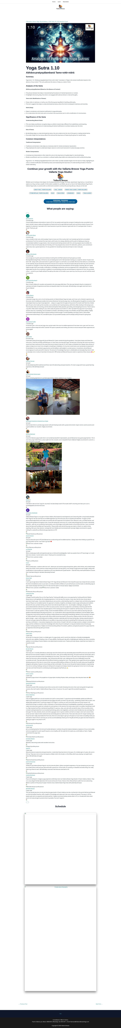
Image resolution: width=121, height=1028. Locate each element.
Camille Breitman (30, 775)
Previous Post (23, 1004)
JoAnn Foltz (29, 336)
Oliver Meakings (30, 695)
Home (53, 2)
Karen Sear (29, 578)
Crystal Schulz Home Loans (33, 374)
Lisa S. (27, 562)
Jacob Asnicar (29, 218)
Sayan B (28, 748)
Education (29, 21)
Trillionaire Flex (30, 593)
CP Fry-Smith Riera (31, 235)
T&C (60, 1013)
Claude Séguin (30, 295)
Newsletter (66, 2)
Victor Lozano (29, 673)
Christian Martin (30, 738)
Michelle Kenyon (30, 788)
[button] (42, 190)
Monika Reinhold (30, 434)
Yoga (38, 21)
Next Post (99, 1004)
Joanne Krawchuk (30, 761)
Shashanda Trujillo (31, 321)
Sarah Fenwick (30, 536)
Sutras (34, 21)
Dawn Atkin (29, 633)
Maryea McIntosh (30, 683)
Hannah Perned (30, 361)
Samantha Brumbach (31, 280)
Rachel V (28, 500)
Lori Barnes (29, 549)
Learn (59, 2)
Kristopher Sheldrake (31, 513)
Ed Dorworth (29, 725)
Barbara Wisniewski (31, 254)
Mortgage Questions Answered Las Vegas (37, 421)
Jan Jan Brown (29, 649)
